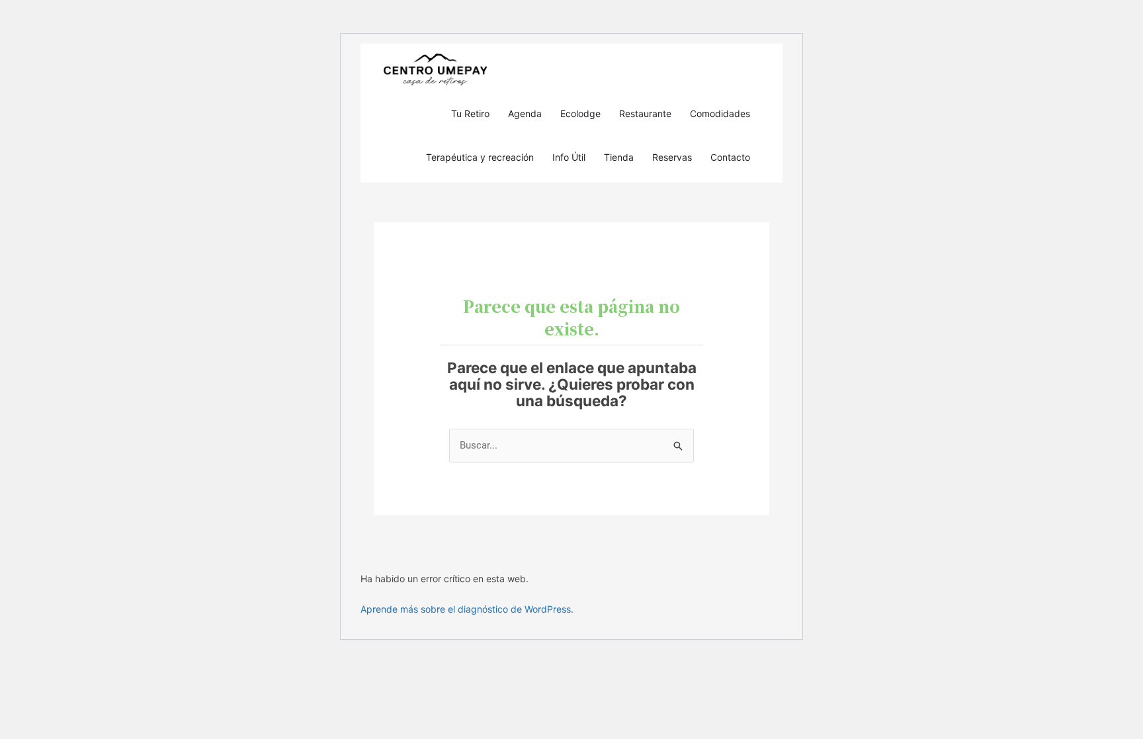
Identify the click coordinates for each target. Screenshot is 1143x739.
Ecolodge (580, 113)
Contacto (730, 157)
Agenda (525, 113)
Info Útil (568, 157)
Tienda (619, 157)
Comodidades (720, 113)
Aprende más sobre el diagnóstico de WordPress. (466, 609)
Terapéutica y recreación (480, 157)
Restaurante (645, 113)
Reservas (672, 157)
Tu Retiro (470, 113)
